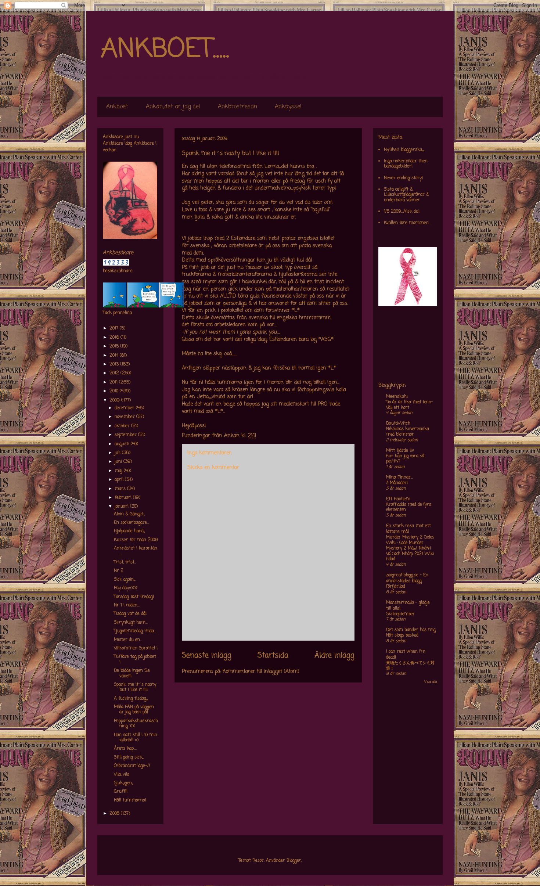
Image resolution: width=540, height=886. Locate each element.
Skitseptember (400, 614)
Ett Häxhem (398, 499)
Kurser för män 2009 (136, 540)
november (125, 417)
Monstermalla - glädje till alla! (408, 605)
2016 (114, 337)
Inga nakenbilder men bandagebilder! (406, 164)
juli (118, 453)
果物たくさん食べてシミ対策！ (410, 666)
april (120, 479)
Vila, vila (121, 774)
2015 (114, 346)
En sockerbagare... (131, 522)
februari (124, 497)
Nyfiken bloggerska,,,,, (404, 150)
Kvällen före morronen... (407, 223)
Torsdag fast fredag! (134, 597)
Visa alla (430, 682)
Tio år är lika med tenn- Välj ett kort (409, 405)
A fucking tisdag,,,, (131, 698)
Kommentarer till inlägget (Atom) (261, 672)
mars (121, 489)
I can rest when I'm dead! (405, 654)
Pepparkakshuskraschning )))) (136, 724)
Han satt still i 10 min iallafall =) (135, 737)
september (126, 435)
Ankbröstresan (237, 106)
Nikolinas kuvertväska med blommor (407, 432)
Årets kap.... (125, 748)
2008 (115, 813)
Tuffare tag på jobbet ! (135, 659)
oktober (123, 426)
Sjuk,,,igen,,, (123, 783)
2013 (114, 364)
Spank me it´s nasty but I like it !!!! (135, 687)
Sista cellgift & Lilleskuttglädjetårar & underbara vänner (406, 195)
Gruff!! (120, 791)
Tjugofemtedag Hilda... (135, 631)
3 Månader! (397, 483)
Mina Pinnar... (399, 477)
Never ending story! (403, 178)
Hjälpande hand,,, (129, 531)
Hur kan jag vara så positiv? (405, 459)
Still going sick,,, (128, 757)
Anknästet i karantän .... (135, 551)
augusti (123, 444)
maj (119, 471)
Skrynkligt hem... (131, 622)
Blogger (294, 860)
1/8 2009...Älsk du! (402, 211)
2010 (114, 391)
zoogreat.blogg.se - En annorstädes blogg (407, 578)
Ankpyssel (288, 106)
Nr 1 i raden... (127, 605)
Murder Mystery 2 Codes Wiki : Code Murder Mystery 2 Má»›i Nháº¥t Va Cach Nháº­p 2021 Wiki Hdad (410, 548)
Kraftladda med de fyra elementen (408, 507)
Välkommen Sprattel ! (136, 648)
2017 (114, 328)
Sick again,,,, (124, 579)
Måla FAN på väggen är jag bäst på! (134, 710)
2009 (115, 400)
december (125, 408)
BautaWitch (398, 423)
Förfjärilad (395, 586)
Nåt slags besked (402, 635)
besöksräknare (118, 271)
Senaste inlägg (206, 655)
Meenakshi (397, 396)
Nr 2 (118, 571)
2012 (114, 373)
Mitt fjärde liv (400, 450)
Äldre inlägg (334, 655)
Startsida (273, 655)
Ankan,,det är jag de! (173, 106)
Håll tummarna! (130, 800)
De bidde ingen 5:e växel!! (132, 673)
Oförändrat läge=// (132, 766)
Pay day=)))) (125, 588)
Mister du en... (128, 640)
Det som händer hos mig (411, 630)
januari (122, 506)
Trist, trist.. (125, 562)
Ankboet (117, 106)
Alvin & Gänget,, (129, 514)
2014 (114, 355)
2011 (114, 382)
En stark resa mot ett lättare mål (408, 529)
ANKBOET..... (165, 49)
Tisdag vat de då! (130, 614)
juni (119, 461)
